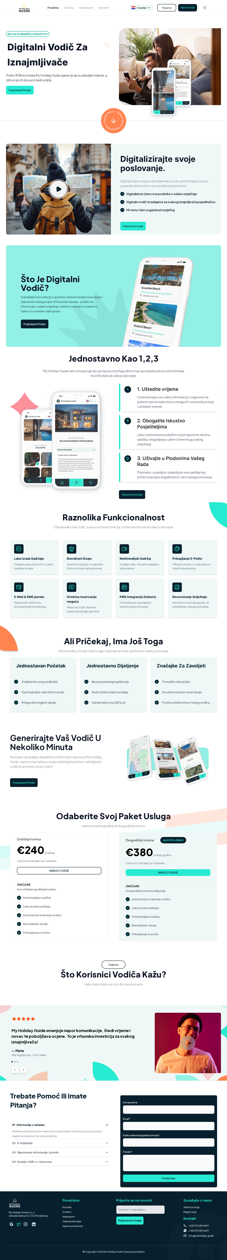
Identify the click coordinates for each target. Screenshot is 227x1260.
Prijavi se (166, 7)
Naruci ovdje (187, 7)
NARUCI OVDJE (59, 870)
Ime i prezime (130, 1102)
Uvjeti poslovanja (72, 1221)
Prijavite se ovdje (133, 226)
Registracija (189, 1211)
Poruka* (127, 1151)
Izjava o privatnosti (73, 1225)
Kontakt (103, 7)
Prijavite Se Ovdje (132, 494)
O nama (69, 7)
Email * (126, 1118)
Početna (53, 7)
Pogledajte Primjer (20, 90)
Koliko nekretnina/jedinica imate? (141, 1135)
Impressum (86, 7)
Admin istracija (191, 1207)
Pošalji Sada (168, 1178)
